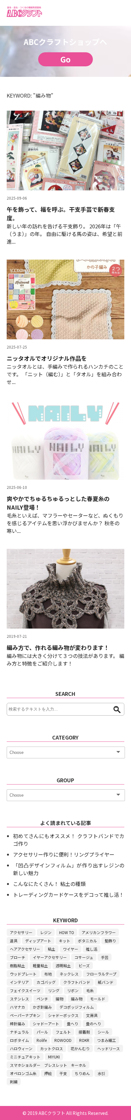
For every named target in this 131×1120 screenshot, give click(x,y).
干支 (63, 1073)
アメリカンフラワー (99, 932)
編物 (59, 998)
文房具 (92, 1015)
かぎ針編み (42, 1007)
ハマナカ (17, 1007)
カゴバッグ (46, 982)
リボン (73, 990)
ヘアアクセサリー (25, 949)
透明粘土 (63, 965)
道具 (13, 940)
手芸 (104, 957)
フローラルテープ (101, 973)
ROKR (84, 1040)
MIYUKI (54, 1056)
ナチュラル (19, 1032)
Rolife (42, 1040)
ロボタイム (19, 1040)
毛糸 (90, 990)
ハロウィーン (21, 1048)
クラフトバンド (76, 982)
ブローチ (17, 957)
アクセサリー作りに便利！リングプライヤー (63, 854)
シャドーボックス (63, 1015)
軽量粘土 (40, 965)
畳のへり (93, 1023)
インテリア (19, 982)
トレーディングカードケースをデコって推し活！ (68, 894)
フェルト (63, 1032)
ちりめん (82, 1073)
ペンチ (42, 998)
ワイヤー (70, 949)
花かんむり (80, 1048)
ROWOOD (63, 1040)
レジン (46, 932)
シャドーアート (46, 1023)
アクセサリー (21, 932)
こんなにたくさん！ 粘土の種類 (49, 884)
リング (53, 990)
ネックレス (69, 973)
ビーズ (84, 965)
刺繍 (13, 1081)
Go (65, 59)
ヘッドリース (108, 1048)
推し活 (91, 949)
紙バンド (106, 982)
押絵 (48, 1073)
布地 (48, 973)
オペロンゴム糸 (23, 1073)
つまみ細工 (106, 1040)
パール (42, 1032)
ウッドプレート (23, 973)
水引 (101, 1073)
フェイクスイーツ (25, 990)
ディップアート (38, 940)
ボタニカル (87, 940)
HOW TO (66, 932)
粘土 (51, 949)
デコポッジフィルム (76, 1007)
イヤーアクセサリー (50, 957)
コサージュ (83, 957)
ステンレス (19, 998)
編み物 (76, 998)
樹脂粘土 (17, 965)
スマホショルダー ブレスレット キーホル (48, 1065)
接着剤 (84, 1032)
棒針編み (17, 1023)
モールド (97, 998)
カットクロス (51, 1048)
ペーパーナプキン (25, 1015)
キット (64, 940)
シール (103, 1032)
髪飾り (110, 940)
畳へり (72, 1023)
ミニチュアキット (25, 1056)
